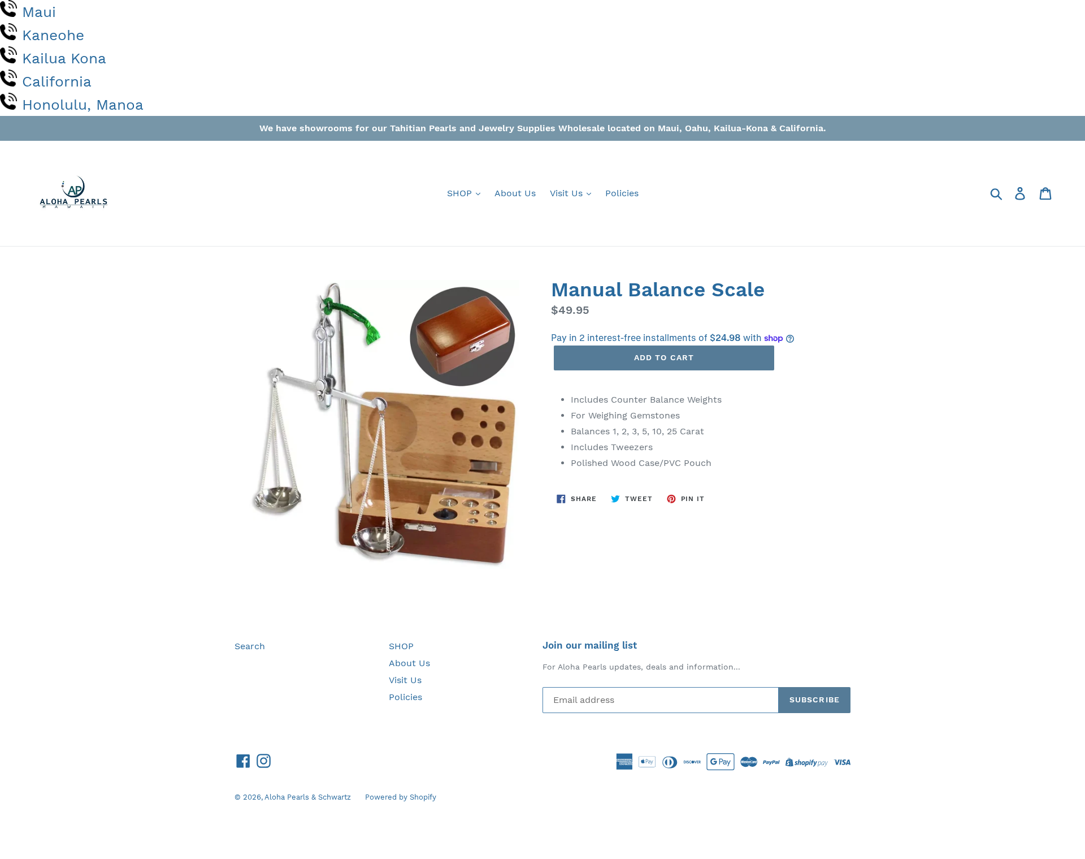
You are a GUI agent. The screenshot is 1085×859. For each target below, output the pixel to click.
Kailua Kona (64, 58)
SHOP (461, 193)
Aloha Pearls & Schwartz (307, 797)
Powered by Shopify (400, 797)
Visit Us (567, 193)
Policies (622, 193)
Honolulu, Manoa (83, 104)
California (57, 81)
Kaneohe (53, 35)
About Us (515, 193)
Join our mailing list (589, 645)
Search (250, 646)
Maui (39, 11)
